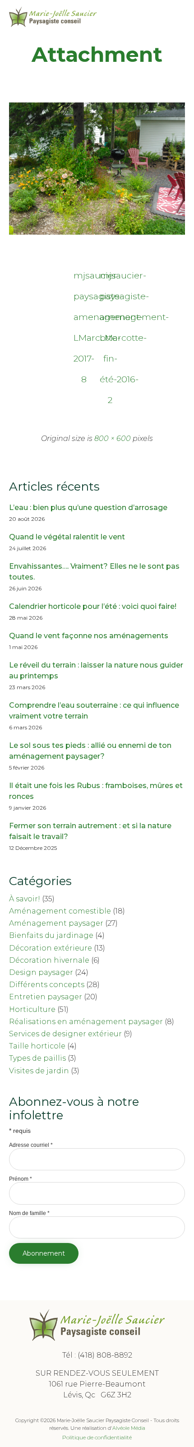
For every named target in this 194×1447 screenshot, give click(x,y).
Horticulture (32, 1009)
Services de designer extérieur (65, 1034)
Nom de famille (29, 1213)
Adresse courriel (31, 1145)
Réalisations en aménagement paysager (86, 1021)
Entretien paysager (45, 996)
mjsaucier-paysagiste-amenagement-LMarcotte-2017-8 (84, 278)
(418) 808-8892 (105, 1355)
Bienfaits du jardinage (51, 935)
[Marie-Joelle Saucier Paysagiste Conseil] (53, 17)
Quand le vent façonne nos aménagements (88, 635)
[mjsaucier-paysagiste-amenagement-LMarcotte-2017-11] (97, 232)
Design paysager (41, 972)
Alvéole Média (128, 1428)
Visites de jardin (39, 1071)
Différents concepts (46, 984)
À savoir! (24, 899)
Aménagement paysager (56, 923)
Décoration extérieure (50, 948)
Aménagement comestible (60, 911)
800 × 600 (112, 438)
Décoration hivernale (49, 960)
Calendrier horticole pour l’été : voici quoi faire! (92, 606)
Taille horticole (37, 1046)
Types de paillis (37, 1058)
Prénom (20, 1179)
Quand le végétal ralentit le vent (67, 537)
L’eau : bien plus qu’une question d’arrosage (88, 507)
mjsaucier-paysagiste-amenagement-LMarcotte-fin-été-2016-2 (110, 278)
